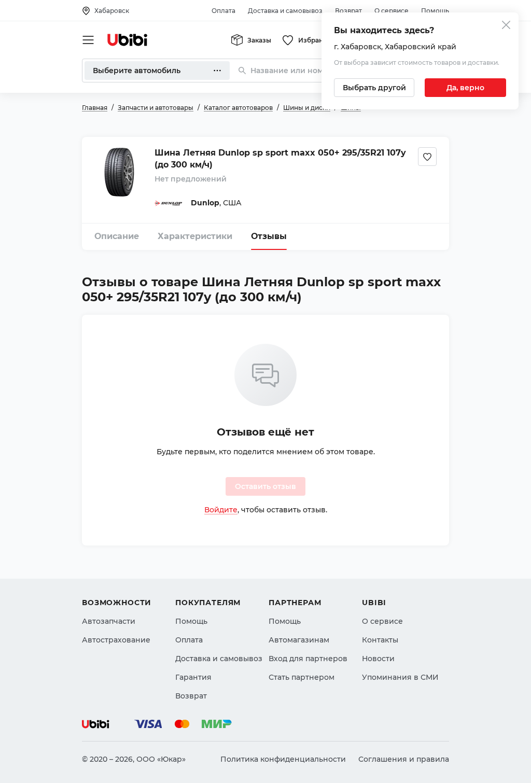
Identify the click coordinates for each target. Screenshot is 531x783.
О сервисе (391, 11)
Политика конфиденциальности (283, 759)
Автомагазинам (299, 640)
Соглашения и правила (403, 759)
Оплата (223, 11)
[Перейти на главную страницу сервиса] (127, 40)
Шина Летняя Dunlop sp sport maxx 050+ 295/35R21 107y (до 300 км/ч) (280, 159)
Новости (378, 658)
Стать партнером (301, 677)
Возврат (348, 11)
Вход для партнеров (308, 658)
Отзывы (269, 236)
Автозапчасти (108, 621)
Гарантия (193, 677)
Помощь (435, 11)
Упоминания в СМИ (400, 677)
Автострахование (116, 640)
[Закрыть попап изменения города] (506, 26)
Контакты (380, 640)
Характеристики (195, 236)
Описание (116, 236)
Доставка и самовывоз (285, 11)
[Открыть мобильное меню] (88, 40)
